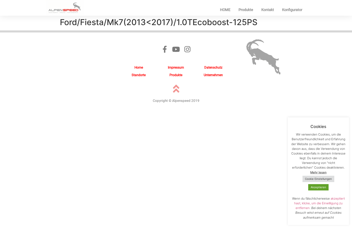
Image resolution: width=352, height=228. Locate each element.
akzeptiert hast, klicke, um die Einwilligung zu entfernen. (319, 203)
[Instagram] (187, 49)
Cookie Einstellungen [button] (318, 178)
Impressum (176, 67)
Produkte (246, 10)
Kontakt (267, 10)
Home (138, 67)
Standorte (139, 75)
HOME (225, 10)
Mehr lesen (318, 172)
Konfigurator (292, 10)
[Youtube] (176, 49)
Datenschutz (213, 67)
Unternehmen (213, 75)
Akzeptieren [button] (318, 187)
